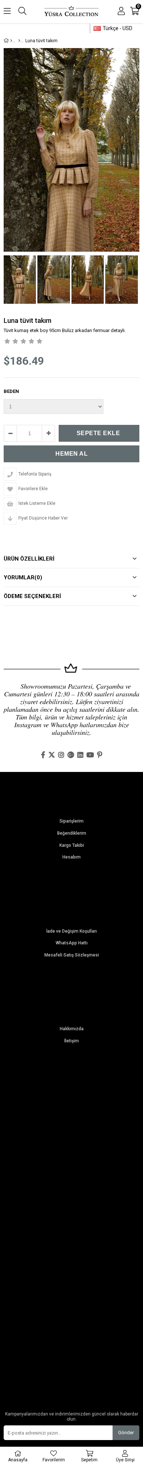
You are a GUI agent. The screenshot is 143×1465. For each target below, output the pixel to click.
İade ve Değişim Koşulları (71, 931)
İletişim (71, 1041)
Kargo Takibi (71, 845)
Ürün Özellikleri (29, 558)
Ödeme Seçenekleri (32, 596)
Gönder (126, 1432)
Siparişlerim (71, 821)
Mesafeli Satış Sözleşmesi (71, 955)
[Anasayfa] (11, 40)
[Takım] (19, 40)
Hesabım (71, 857)
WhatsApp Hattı (72, 943)
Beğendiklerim (71, 833)
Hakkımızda (72, 1029)
